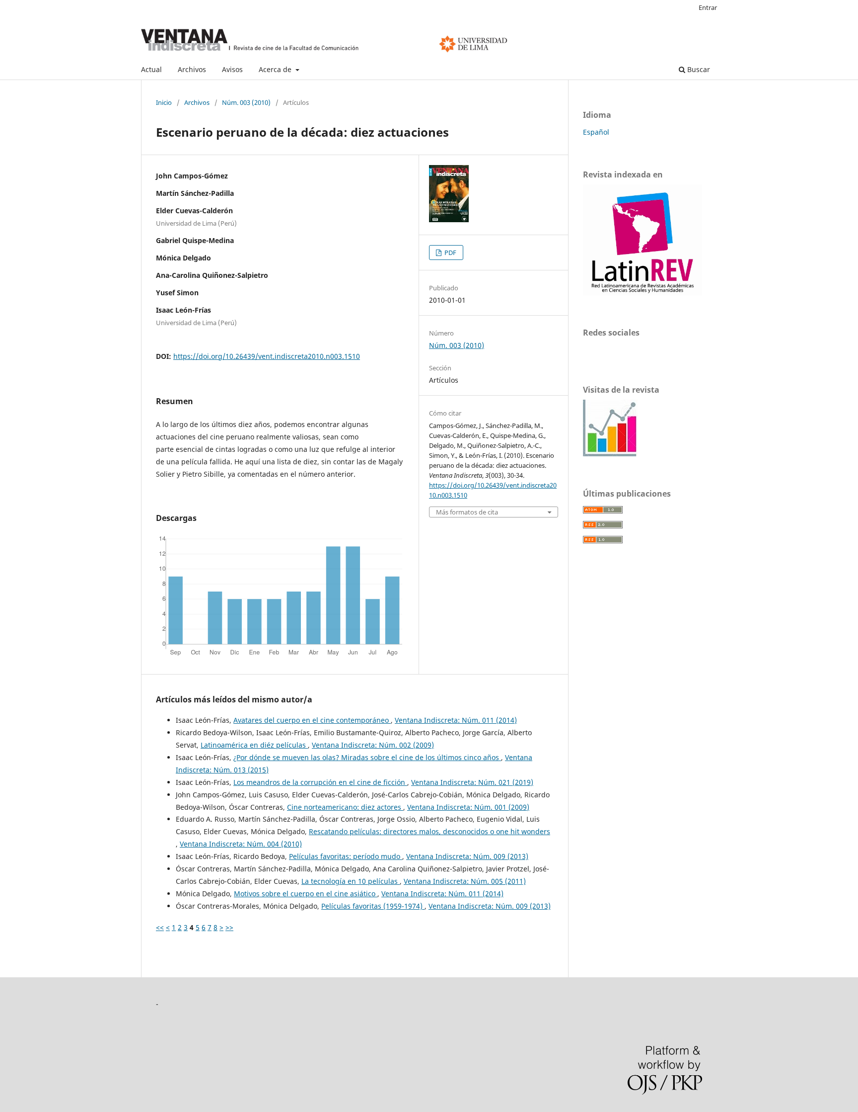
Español (596, 132)
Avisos (232, 69)
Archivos (192, 69)
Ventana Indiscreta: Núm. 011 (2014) (456, 720)
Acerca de (276, 69)
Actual (151, 69)
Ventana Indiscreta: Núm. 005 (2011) (465, 881)
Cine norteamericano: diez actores (345, 807)
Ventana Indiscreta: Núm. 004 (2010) (241, 844)
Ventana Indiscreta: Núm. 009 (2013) (467, 856)
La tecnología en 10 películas (350, 881)
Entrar (708, 7)
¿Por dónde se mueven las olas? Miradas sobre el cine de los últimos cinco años (367, 757)
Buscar (697, 69)
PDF (449, 252)
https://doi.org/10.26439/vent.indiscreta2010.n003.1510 (266, 356)
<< (160, 927)
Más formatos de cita (467, 512)
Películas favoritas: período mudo (345, 856)
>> (229, 927)
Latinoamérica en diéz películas (254, 745)
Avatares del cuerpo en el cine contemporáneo (312, 720)
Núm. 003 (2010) (246, 102)
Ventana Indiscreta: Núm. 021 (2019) (472, 782)
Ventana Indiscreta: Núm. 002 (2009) (373, 745)
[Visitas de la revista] (610, 453)
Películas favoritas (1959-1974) (373, 906)
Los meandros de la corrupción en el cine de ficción (320, 782)
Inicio (164, 102)
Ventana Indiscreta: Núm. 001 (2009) (468, 807)
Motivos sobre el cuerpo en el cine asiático (305, 893)
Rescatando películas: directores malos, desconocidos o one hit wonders (429, 831)
